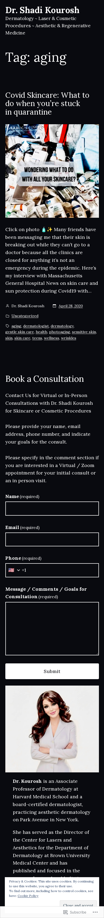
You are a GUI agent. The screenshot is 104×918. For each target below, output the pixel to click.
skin (9, 338)
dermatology (62, 326)
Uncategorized (24, 315)
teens (37, 338)
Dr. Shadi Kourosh (42, 10)
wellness (51, 338)
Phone (23, 558)
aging (16, 326)
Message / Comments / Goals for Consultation (46, 593)
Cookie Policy (28, 896)
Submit (52, 671)
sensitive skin (84, 331)
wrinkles (68, 338)
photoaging (59, 331)
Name (22, 496)
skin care (22, 338)
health (41, 331)
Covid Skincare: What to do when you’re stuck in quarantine (47, 103)
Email (22, 527)
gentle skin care (19, 331)
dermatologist (36, 326)
